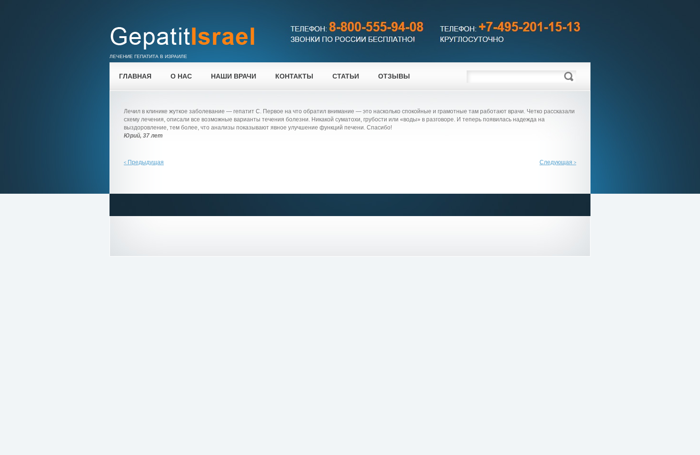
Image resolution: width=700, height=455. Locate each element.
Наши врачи (233, 76)
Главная (135, 76)
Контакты (294, 76)
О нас (181, 76)
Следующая (558, 162)
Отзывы (394, 76)
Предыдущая (144, 162)
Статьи (345, 76)
